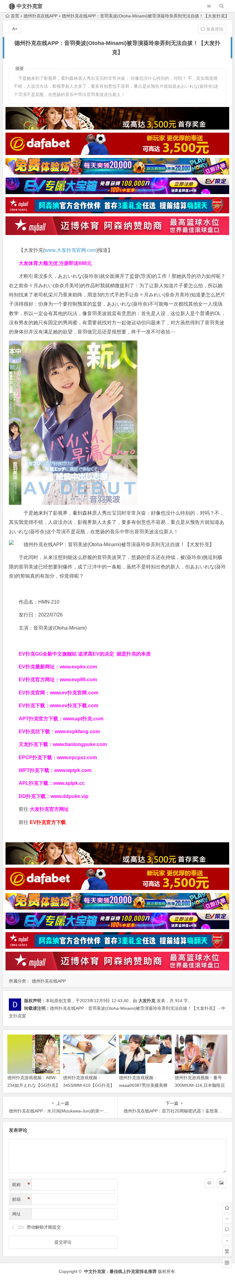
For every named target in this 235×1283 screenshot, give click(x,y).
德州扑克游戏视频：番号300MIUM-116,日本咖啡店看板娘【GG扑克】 (200, 1085)
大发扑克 (146, 1000)
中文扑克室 (30, 6)
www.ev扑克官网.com (74, 692)
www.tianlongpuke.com (80, 744)
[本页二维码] (227, 1263)
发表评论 (214, 29)
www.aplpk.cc (69, 783)
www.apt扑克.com (84, 718)
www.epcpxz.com (77, 757)
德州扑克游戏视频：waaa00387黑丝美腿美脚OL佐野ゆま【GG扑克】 (143, 1085)
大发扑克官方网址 (49, 809)
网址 (16, 1213)
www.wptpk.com (72, 770)
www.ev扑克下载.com (74, 705)
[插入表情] (209, 1183)
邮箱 (21, 1199)
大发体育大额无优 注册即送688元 (55, 263)
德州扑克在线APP (41, 15)
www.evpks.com (78, 666)
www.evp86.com (78, 679)
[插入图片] (221, 1183)
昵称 (21, 1184)
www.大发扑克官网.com (70, 250)
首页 (15, 15)
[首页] (227, 1208)
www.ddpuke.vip (69, 796)
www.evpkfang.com (77, 731)
